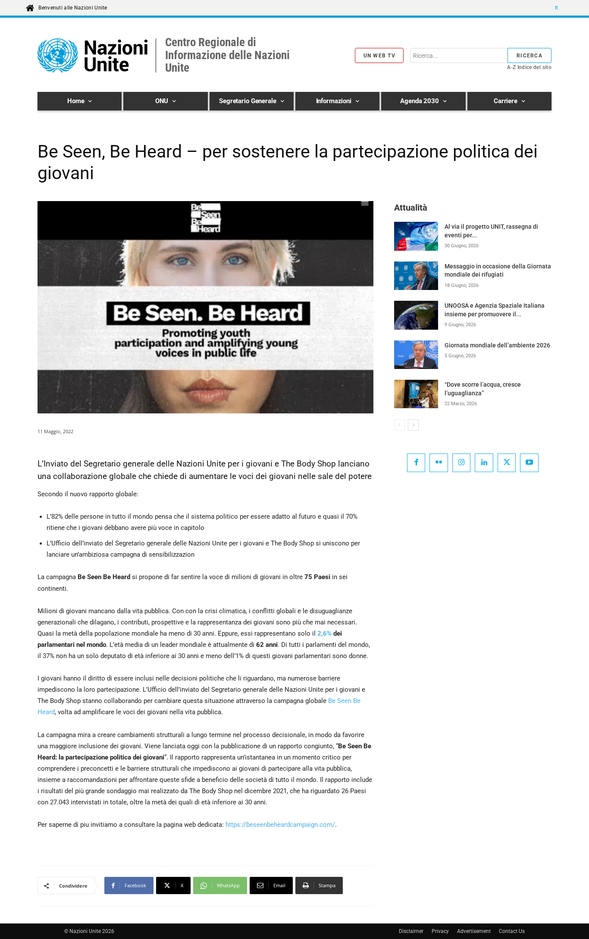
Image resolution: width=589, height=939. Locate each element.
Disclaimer (411, 931)
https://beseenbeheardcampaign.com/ (280, 825)
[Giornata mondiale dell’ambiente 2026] (416, 354)
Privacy (440, 931)
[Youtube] (529, 463)
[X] (507, 463)
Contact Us (512, 931)
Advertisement (474, 931)
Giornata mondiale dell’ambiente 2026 (497, 345)
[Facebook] (416, 463)
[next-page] (413, 425)
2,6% (324, 633)
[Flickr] (438, 463)
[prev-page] (399, 425)
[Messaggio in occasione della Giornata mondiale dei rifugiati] (416, 276)
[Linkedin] (484, 463)
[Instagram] (461, 463)
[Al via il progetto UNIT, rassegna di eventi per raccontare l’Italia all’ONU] (416, 236)
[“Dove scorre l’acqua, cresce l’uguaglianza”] (416, 394)
